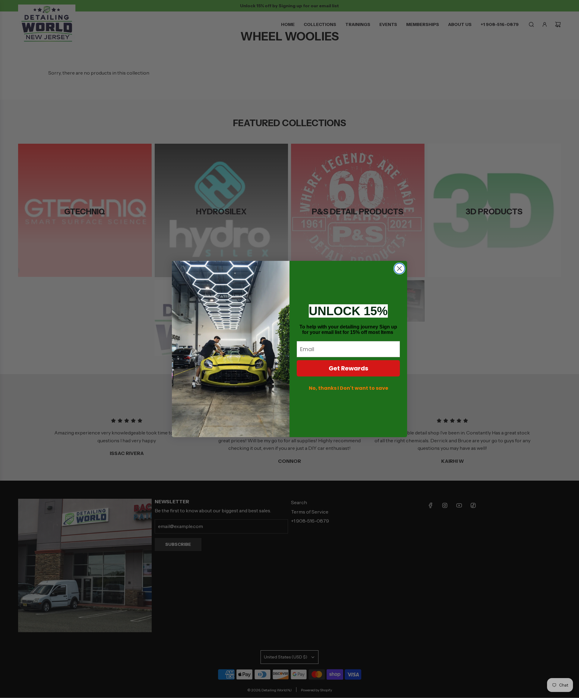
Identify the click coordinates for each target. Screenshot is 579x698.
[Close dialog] (399, 268)
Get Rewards (348, 368)
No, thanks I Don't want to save (348, 388)
